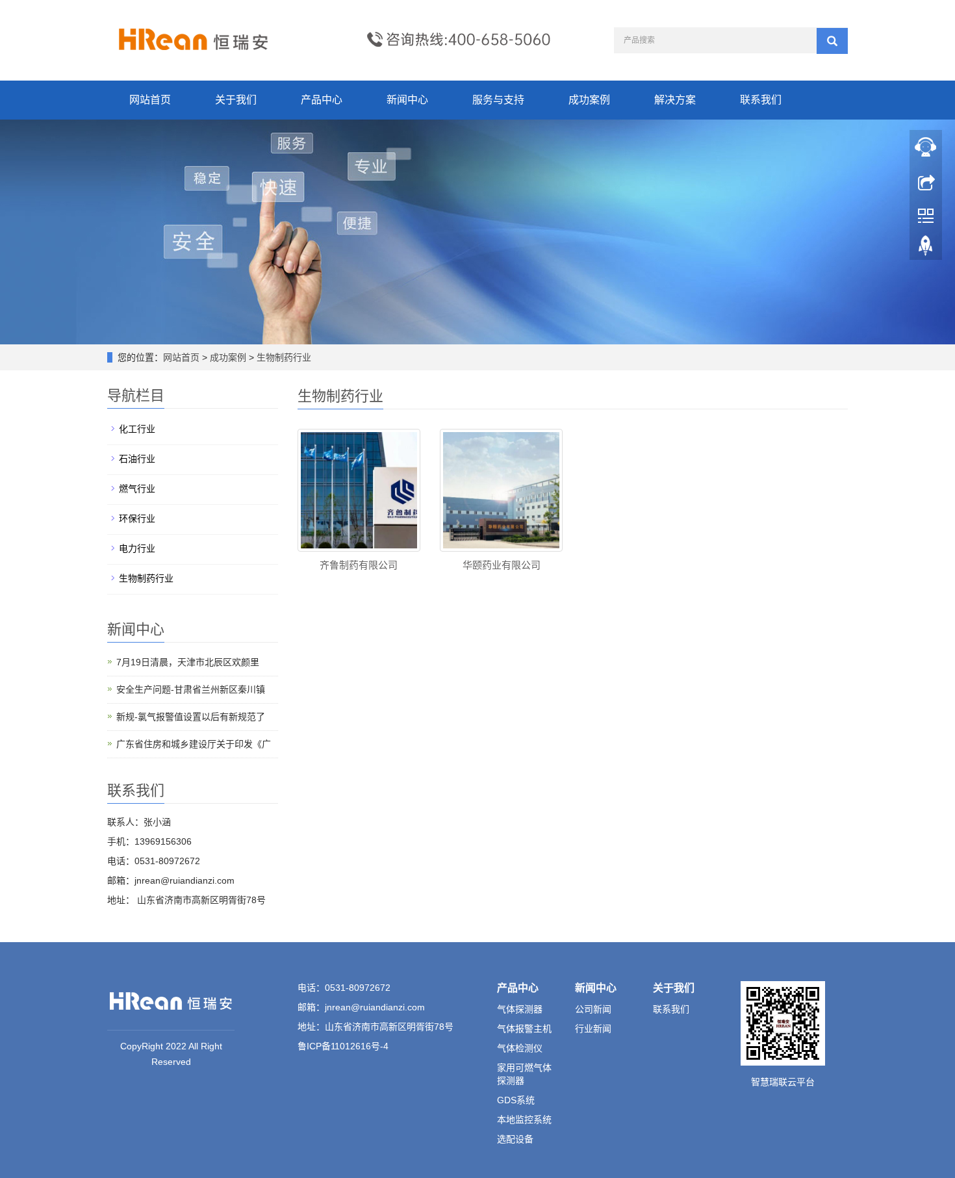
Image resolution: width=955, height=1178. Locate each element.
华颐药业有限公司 (502, 564)
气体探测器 (519, 1009)
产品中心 (321, 99)
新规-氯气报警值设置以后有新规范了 (190, 716)
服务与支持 (498, 99)
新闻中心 (407, 99)
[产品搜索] (832, 41)
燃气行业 (137, 488)
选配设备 (515, 1139)
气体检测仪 (519, 1048)
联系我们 (761, 99)
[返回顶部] (926, 249)
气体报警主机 (524, 1028)
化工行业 (137, 429)
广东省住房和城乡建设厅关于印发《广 (193, 744)
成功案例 (589, 99)
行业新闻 (593, 1028)
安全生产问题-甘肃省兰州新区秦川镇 (190, 689)
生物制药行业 (282, 357)
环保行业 (137, 518)
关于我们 (236, 99)
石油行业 (137, 459)
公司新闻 (593, 1009)
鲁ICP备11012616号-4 (343, 1046)
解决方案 (675, 99)
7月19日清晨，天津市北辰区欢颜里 (187, 662)
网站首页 (150, 99)
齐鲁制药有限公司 (359, 564)
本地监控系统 (524, 1119)
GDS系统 (516, 1100)
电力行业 (137, 548)
